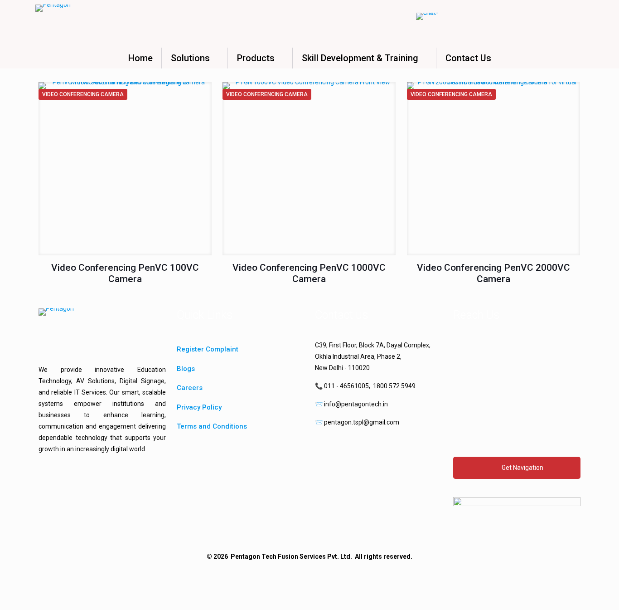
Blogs (186, 369)
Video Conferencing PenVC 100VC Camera (125, 273)
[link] (516, 515)
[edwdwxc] (42, 485)
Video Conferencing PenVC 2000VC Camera (493, 273)
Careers (190, 388)
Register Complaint (207, 349)
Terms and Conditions (212, 426)
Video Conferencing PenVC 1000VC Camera (309, 273)
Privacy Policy (199, 407)
